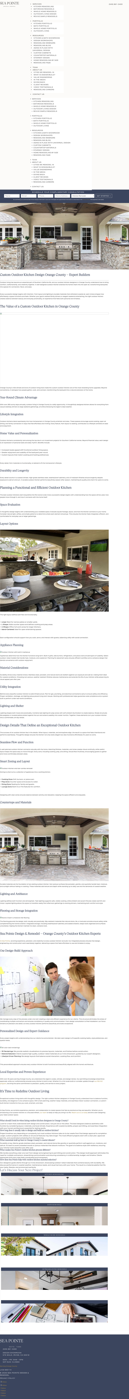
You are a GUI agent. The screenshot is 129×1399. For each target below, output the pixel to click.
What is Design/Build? (44, 75)
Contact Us (38, 94)
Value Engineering (43, 77)
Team (34, 160)
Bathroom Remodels (44, 9)
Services (36, 99)
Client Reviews (41, 85)
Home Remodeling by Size (46, 60)
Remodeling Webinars (44, 43)
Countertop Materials (45, 55)
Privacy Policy (86, 199)
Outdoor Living (41, 31)
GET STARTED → (104, 196)
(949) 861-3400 (116, 4)
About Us (36, 162)
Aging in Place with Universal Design (43, 49)
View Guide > (54, 1325)
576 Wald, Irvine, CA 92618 (16, 1355)
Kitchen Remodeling (44, 6)
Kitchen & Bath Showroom (47, 38)
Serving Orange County (8, 1366)
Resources (37, 130)
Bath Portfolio (41, 26)
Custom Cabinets (42, 53)
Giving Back (39, 82)
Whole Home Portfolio (45, 28)
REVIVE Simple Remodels (45, 16)
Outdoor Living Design (45, 14)
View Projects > (54, 1198)
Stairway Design (42, 58)
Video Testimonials (43, 87)
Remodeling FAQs (42, 63)
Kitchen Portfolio (43, 23)
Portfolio (37, 116)
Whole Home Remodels (45, 11)
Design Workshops (43, 40)
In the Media (40, 80)
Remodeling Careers (44, 89)
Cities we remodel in (44, 72)
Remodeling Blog (42, 45)
